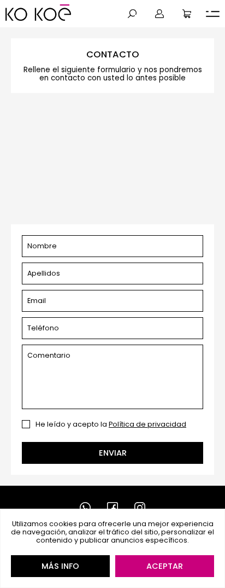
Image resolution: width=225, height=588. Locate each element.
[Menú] (213, 14)
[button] (132, 13)
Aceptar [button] (164, 566)
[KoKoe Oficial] (38, 12)
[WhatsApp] (85, 508)
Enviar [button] (113, 452)
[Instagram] (140, 508)
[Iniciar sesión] (159, 13)
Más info (60, 566)
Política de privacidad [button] (147, 424)
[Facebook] (112, 508)
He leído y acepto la (110, 424)
